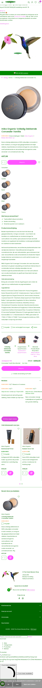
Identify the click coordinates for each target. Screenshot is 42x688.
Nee (17, 684)
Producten (3, 652)
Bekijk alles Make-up (8, 138)
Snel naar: (3, 639)
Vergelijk (7, 327)
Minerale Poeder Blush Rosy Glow (35, 349)
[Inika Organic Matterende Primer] (10, 436)
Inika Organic (29, 136)
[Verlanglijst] (36, 2)
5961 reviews (24, 73)
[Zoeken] (28, 2)
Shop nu (2, 11)
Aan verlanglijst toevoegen (21, 327)
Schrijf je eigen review (10, 419)
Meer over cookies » (30, 684)
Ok (8, 684)
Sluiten (30, 637)
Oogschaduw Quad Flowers (22, 348)
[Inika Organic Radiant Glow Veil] (31, 436)
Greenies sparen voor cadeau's (14, 224)
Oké (1, 24)
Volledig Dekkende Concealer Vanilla (7, 517)
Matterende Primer (7, 449)
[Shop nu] (10, 473)
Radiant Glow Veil (28, 449)
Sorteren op (4, 657)
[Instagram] (23, 598)
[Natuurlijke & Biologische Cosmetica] (10, 2)
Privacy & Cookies (20, 16)
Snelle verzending (9, 221)
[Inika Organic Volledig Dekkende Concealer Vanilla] (10, 504)
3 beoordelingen (14, 136)
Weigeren (6, 24)
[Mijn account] (32, 2)
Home (11, 78)
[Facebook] (19, 598)
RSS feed (33, 629)
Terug (5, 78)
